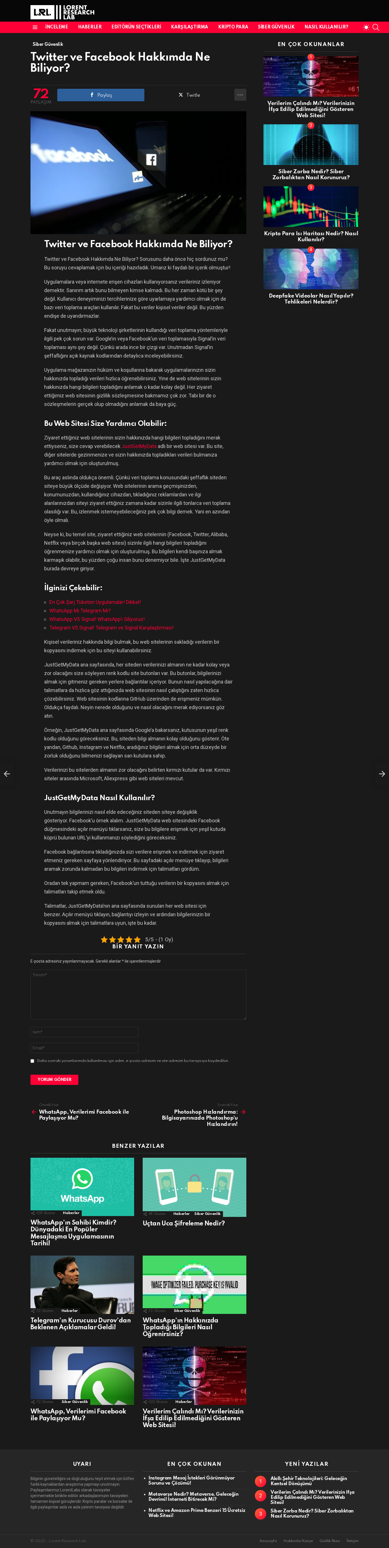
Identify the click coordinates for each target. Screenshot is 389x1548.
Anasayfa (268, 1541)
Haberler (90, 27)
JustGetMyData (139, 446)
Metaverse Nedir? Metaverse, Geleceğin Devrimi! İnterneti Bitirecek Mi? (193, 1497)
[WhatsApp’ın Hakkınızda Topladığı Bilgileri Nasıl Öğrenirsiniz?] (194, 1285)
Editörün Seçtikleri (136, 27)
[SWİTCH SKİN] (366, 27)
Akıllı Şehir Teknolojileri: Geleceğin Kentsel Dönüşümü (309, 1481)
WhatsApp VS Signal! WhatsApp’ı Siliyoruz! (97, 619)
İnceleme (56, 27)
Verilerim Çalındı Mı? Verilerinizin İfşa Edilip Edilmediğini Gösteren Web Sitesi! (193, 1419)
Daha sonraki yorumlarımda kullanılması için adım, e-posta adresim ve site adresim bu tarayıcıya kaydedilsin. (133, 1061)
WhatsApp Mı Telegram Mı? (80, 611)
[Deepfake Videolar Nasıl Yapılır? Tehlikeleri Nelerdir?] (311, 269)
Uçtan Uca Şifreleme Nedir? (184, 1224)
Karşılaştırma (189, 27)
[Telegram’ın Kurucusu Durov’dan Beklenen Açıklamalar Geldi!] (82, 1285)
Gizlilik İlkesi (330, 1541)
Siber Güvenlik (276, 27)
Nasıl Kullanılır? (326, 27)
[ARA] (375, 27)
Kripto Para (233, 27)
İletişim (353, 1541)
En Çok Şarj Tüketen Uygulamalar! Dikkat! (95, 602)
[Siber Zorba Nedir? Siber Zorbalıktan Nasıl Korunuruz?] (311, 144)
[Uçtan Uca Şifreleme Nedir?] (194, 1187)
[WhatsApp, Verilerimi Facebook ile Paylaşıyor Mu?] (82, 1376)
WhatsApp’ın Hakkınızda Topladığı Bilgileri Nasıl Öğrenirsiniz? (180, 1328)
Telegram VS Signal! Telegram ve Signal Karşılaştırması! (111, 628)
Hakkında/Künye (298, 1541)
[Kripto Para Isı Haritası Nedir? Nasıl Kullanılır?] (311, 206)
